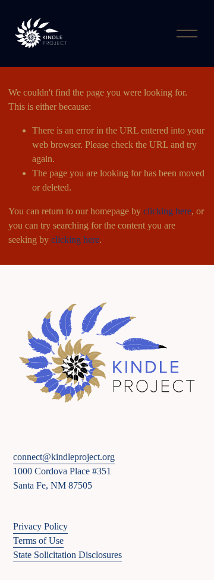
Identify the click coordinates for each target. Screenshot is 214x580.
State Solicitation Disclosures (67, 555)
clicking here (167, 211)
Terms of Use (38, 540)
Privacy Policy (40, 526)
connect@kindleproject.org (64, 457)
